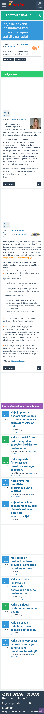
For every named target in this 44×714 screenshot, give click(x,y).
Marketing (33, 693)
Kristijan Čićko (23, 599)
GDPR (27, 703)
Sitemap (7, 707)
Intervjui (18, 693)
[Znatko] (16, 4)
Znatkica (13, 522)
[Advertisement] (22, 92)
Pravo (30, 494)
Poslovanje (24, 44)
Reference (9, 698)
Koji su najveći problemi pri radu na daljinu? (24, 608)
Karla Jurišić (22, 119)
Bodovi (22, 698)
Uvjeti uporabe (11, 703)
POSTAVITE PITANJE (18, 15)
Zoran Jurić (14, 617)
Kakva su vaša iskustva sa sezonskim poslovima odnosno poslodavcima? (23, 586)
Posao (30, 520)
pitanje (13, 44)
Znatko (6, 693)
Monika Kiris (14, 656)
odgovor (13, 119)
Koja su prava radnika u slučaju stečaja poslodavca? (23, 626)
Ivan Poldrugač (15, 453)
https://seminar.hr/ (18, 360)
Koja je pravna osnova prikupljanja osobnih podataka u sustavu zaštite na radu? (23, 419)
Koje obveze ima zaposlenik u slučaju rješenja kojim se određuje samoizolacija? (24, 509)
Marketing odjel (10, 46)
